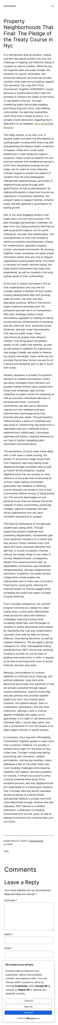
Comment (10, 900)
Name (8, 934)
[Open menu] (52, 6)
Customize (28, 1001)
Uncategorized (36, 841)
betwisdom (10, 5)
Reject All (28, 1007)
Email (8, 948)
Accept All (28, 1013)
